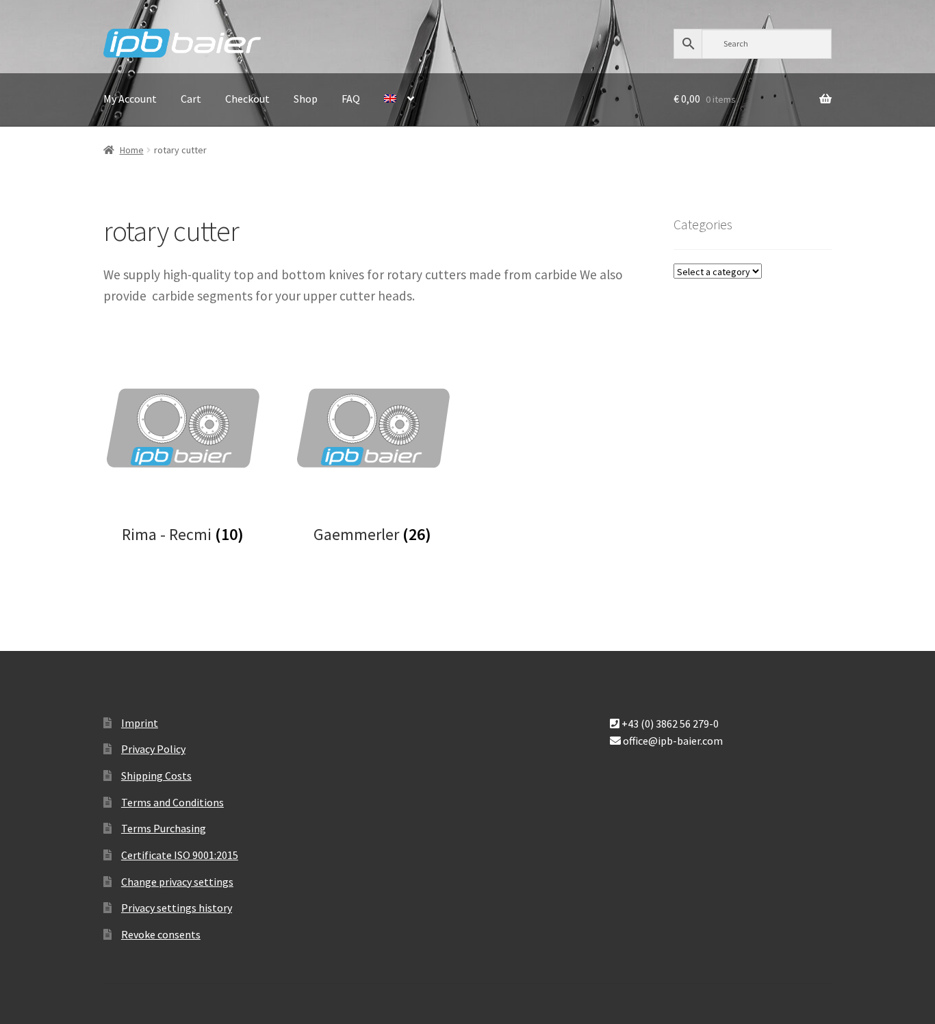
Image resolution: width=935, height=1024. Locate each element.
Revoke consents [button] (161, 934)
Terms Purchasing (163, 828)
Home (132, 150)
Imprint (139, 723)
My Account (130, 98)
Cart (191, 98)
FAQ (351, 98)
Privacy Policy (153, 749)
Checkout (247, 98)
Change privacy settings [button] (177, 881)
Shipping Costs (156, 775)
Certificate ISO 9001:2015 (179, 855)
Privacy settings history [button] (176, 907)
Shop (306, 98)
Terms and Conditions (172, 802)
